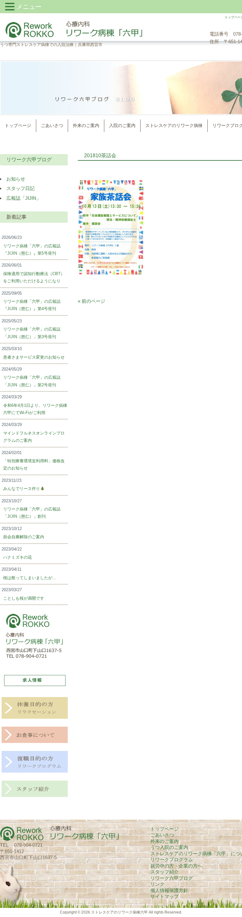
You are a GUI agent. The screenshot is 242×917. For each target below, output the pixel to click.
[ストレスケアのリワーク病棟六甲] (71, 37)
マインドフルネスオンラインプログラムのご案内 (34, 437)
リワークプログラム (171, 859)
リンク (157, 884)
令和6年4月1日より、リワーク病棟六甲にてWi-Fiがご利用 (35, 409)
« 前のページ (91, 301)
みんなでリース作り (21, 488)
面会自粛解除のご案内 (23, 536)
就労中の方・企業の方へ (176, 865)
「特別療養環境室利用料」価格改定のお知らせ (34, 464)
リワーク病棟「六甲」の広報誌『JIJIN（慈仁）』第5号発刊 (31, 250)
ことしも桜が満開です (23, 598)
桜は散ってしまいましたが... (29, 577)
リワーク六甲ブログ (29, 159)
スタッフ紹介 (164, 871)
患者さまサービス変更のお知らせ (34, 357)
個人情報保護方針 (169, 890)
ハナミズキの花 (17, 557)
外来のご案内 (164, 841)
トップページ (164, 829)
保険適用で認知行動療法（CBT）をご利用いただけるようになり (34, 277)
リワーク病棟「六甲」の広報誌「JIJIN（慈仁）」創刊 (31, 513)
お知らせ (15, 179)
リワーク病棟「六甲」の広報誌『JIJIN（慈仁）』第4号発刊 (31, 305)
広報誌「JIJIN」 (23, 198)
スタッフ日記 (20, 188)
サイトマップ (164, 896)
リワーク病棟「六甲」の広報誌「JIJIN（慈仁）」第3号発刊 (31, 333)
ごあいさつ (162, 835)
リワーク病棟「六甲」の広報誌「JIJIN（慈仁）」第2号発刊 (31, 381)
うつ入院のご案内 (169, 847)
